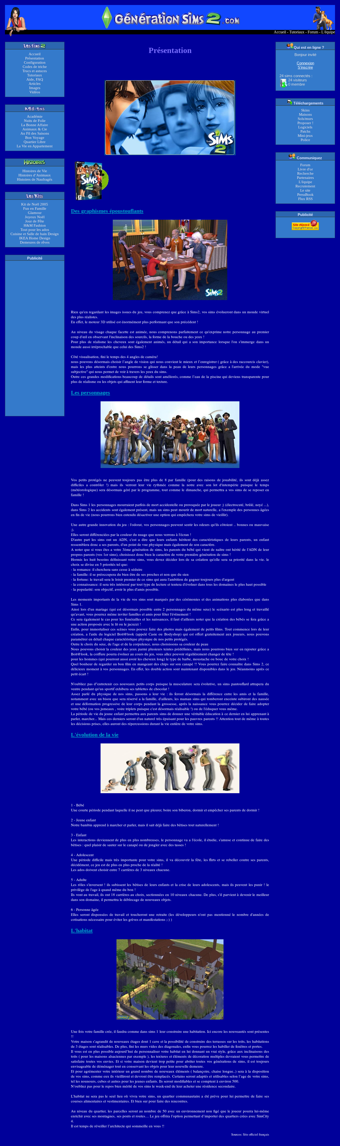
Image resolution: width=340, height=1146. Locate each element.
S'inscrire (305, 67)
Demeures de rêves (35, 242)
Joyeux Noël (35, 217)
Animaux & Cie (34, 129)
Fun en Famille (34, 208)
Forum (313, 32)
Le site (305, 190)
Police (305, 140)
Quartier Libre (35, 142)
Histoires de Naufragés (34, 179)
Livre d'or (305, 169)
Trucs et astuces (34, 71)
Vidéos (34, 92)
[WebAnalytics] (305, 233)
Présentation (34, 58)
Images (34, 88)
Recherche (305, 173)
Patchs (305, 131)
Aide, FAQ (34, 79)
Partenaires (305, 178)
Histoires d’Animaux (34, 175)
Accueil (280, 32)
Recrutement (305, 186)
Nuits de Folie (35, 121)
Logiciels (305, 127)
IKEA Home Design (34, 238)
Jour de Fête (34, 221)
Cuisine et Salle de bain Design (34, 234)
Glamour (35, 213)
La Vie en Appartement (35, 146)
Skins (305, 110)
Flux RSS (305, 199)
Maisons (305, 114)
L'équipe (328, 32)
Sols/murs (305, 119)
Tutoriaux (296, 32)
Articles (35, 84)
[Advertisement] (35, 338)
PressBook (305, 195)
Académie (35, 116)
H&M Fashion (35, 225)
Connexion (305, 63)
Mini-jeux (305, 136)
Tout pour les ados (34, 230)
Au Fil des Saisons (34, 133)
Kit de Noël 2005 (34, 204)
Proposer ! (305, 123)
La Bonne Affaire (34, 125)
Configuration (35, 62)
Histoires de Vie (34, 171)
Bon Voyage (34, 138)
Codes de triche (35, 67)
